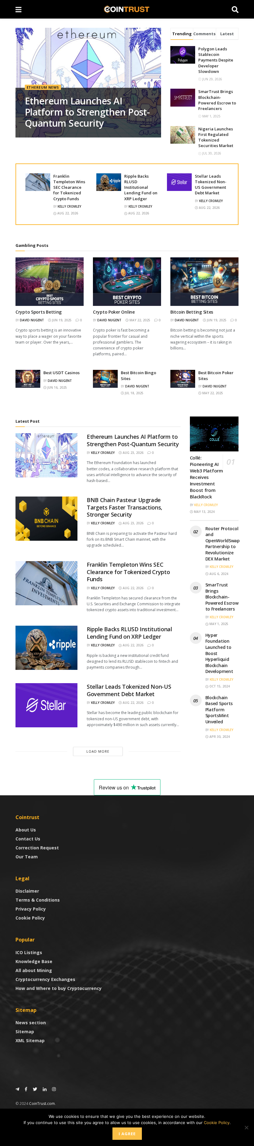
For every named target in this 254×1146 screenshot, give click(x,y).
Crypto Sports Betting (38, 312)
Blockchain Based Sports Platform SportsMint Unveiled (219, 710)
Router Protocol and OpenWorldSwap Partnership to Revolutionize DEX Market (222, 544)
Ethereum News (43, 87)
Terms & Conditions (37, 900)
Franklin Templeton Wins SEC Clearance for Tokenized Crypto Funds (69, 187)
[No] (246, 1127)
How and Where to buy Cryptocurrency (58, 988)
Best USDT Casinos (61, 372)
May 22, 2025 (139, 320)
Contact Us (27, 839)
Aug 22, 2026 (67, 213)
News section (30, 1022)
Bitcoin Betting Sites (191, 312)
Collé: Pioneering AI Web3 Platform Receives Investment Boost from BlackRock (206, 477)
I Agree (127, 1133)
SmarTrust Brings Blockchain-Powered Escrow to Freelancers (217, 100)
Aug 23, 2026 (132, 452)
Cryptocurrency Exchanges (45, 979)
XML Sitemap (30, 1040)
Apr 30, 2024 (219, 736)
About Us (25, 830)
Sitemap (24, 1031)
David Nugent (32, 320)
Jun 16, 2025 (56, 387)
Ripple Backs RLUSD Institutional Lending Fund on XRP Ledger (140, 187)
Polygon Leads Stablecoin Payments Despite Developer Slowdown (215, 60)
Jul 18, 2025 (133, 393)
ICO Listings (28, 952)
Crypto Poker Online (114, 312)
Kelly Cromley (69, 206)
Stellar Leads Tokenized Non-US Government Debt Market (210, 184)
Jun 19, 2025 (61, 320)
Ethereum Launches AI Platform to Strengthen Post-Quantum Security (87, 112)
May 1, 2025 (218, 624)
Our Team (26, 857)
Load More (97, 751)
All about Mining (33, 970)
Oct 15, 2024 (219, 686)
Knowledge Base (33, 961)
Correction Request (37, 848)
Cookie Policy (30, 918)
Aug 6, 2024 (218, 574)
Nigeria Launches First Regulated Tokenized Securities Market (215, 137)
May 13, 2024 (204, 512)
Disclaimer (27, 891)
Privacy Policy (30, 909)
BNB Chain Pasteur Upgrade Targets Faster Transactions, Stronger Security (124, 507)
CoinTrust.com (42, 1103)
